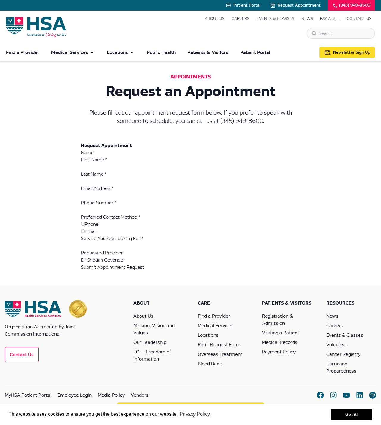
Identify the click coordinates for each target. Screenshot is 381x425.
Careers (240, 19)
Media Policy (111, 395)
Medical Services (69, 52)
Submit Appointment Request (112, 267)
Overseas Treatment (220, 354)
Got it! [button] (351, 414)
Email (90, 231)
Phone (92, 224)
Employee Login (74, 395)
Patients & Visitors (208, 52)
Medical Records (279, 342)
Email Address (97, 188)
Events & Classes (275, 19)
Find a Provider (22, 52)
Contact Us (359, 19)
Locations (117, 52)
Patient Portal (246, 5)
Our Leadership (149, 342)
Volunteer (336, 344)
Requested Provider (102, 253)
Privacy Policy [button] (195, 414)
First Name (94, 159)
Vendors (140, 395)
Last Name (94, 174)
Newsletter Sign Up (351, 52)
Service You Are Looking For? (112, 238)
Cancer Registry (343, 354)
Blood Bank (210, 363)
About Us (214, 19)
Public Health (161, 52)
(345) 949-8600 (354, 5)
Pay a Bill (330, 19)
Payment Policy (279, 352)
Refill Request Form (219, 344)
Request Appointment (299, 5)
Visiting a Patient (280, 332)
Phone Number (98, 202)
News (307, 19)
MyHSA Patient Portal (28, 395)
